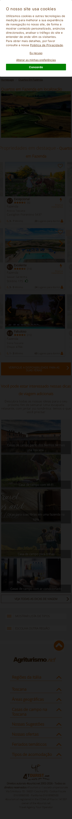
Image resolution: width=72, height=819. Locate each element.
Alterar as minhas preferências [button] (36, 60)
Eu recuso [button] (36, 53)
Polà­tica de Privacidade (46, 45)
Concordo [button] (36, 67)
